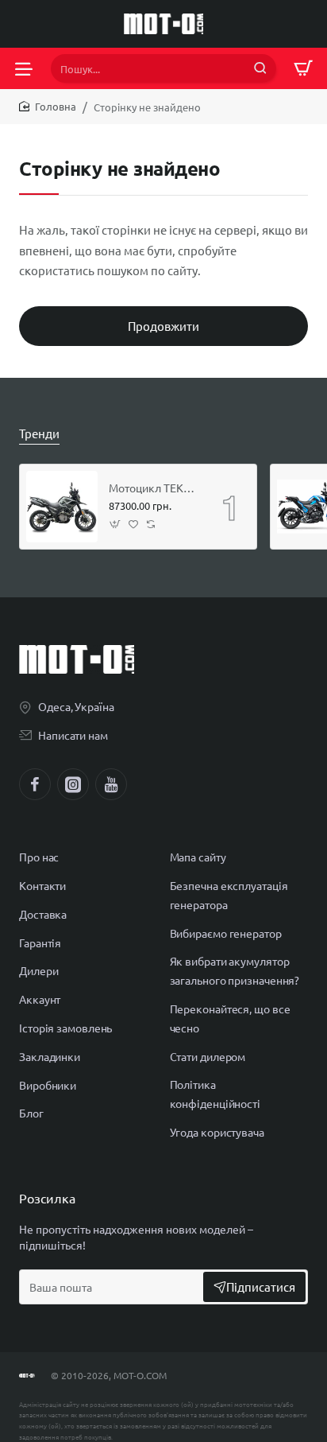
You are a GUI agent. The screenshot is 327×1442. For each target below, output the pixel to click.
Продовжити (163, 325)
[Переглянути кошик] (303, 68)
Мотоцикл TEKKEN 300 (154, 487)
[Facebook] (35, 784)
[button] (115, 524)
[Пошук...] (260, 68)
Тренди (39, 433)
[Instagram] (73, 784)
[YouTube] (111, 784)
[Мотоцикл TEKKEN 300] (62, 506)
